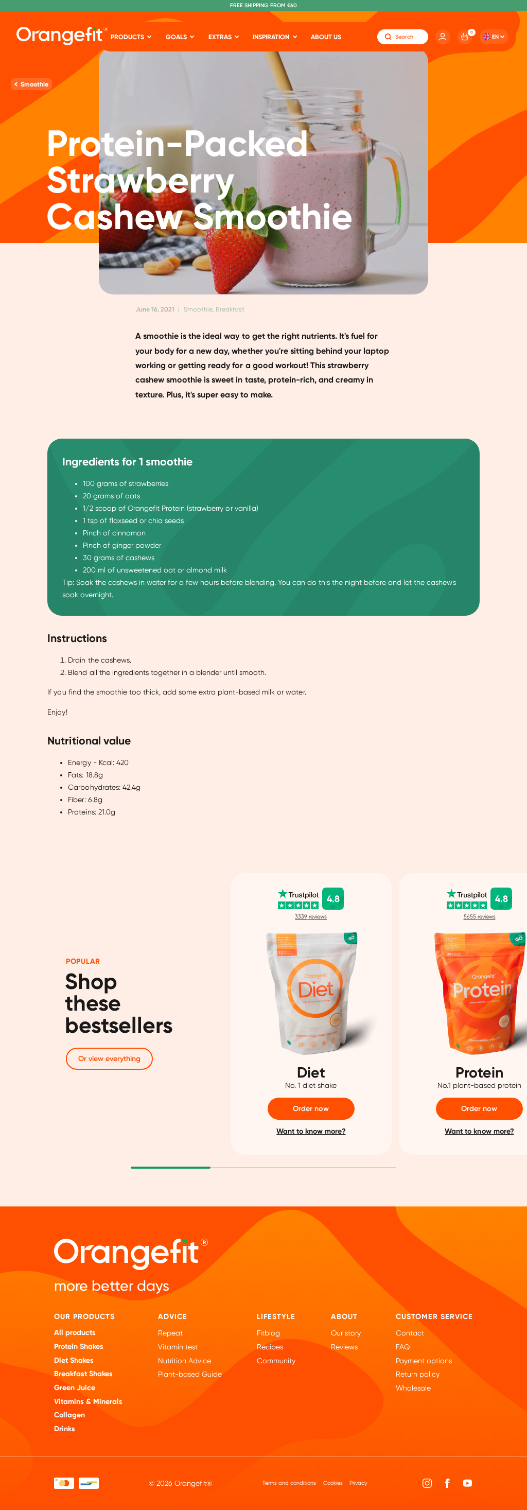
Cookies (333, 1483)
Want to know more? (310, 1131)
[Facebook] (447, 1483)
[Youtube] (468, 1483)
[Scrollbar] (170, 1166)
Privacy (358, 1483)
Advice (172, 1316)
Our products (84, 1316)
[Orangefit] (62, 36)
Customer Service (434, 1316)
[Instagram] (427, 1483)
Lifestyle (276, 1316)
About (344, 1316)
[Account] (442, 36)
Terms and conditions (289, 1483)
